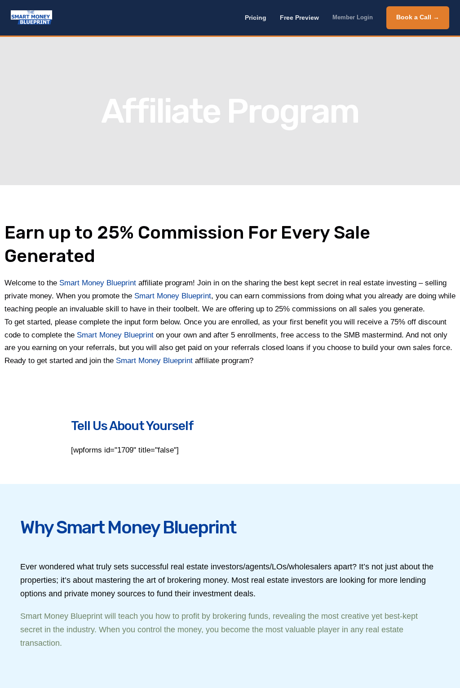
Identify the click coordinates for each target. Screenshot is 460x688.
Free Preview (299, 17)
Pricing (255, 17)
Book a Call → (417, 17)
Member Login (352, 17)
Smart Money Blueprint (97, 283)
